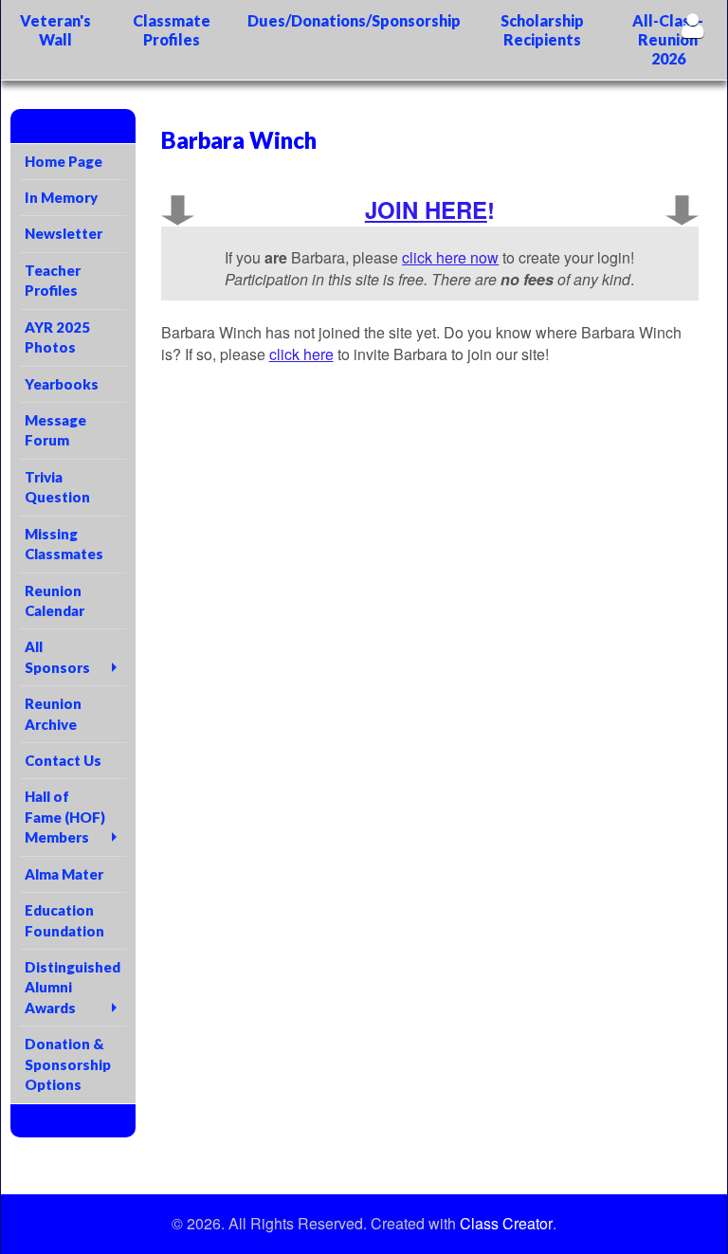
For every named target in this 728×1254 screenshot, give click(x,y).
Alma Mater (64, 873)
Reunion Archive (53, 713)
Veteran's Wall (55, 29)
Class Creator (506, 1223)
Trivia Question (57, 486)
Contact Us (63, 760)
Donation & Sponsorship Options (68, 1064)
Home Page (63, 161)
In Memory (61, 197)
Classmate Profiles (171, 29)
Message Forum (55, 429)
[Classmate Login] (692, 25)
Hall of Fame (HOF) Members (65, 816)
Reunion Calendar (54, 600)
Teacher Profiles (53, 280)
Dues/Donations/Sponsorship (354, 20)
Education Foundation (64, 919)
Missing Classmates (64, 543)
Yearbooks (62, 383)
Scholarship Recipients (542, 29)
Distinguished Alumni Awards (72, 987)
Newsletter (63, 233)
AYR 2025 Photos (57, 336)
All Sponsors (57, 656)
